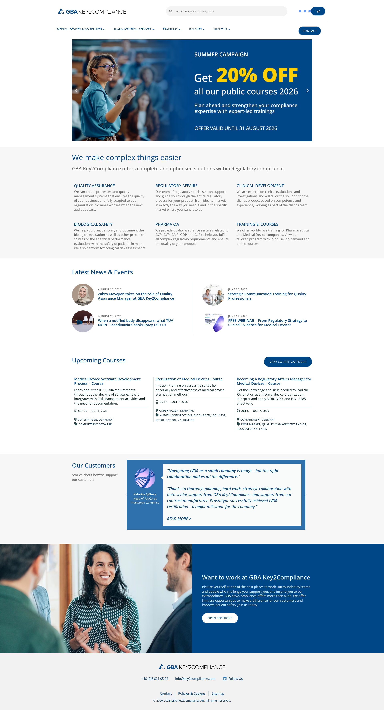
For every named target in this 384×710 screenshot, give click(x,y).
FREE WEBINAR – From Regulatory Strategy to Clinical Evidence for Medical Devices (267, 322)
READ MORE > (179, 518)
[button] (76, 90)
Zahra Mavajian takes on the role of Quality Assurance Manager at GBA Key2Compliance (136, 296)
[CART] (318, 11)
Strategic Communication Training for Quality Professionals (267, 296)
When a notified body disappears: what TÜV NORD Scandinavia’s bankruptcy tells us (135, 322)
